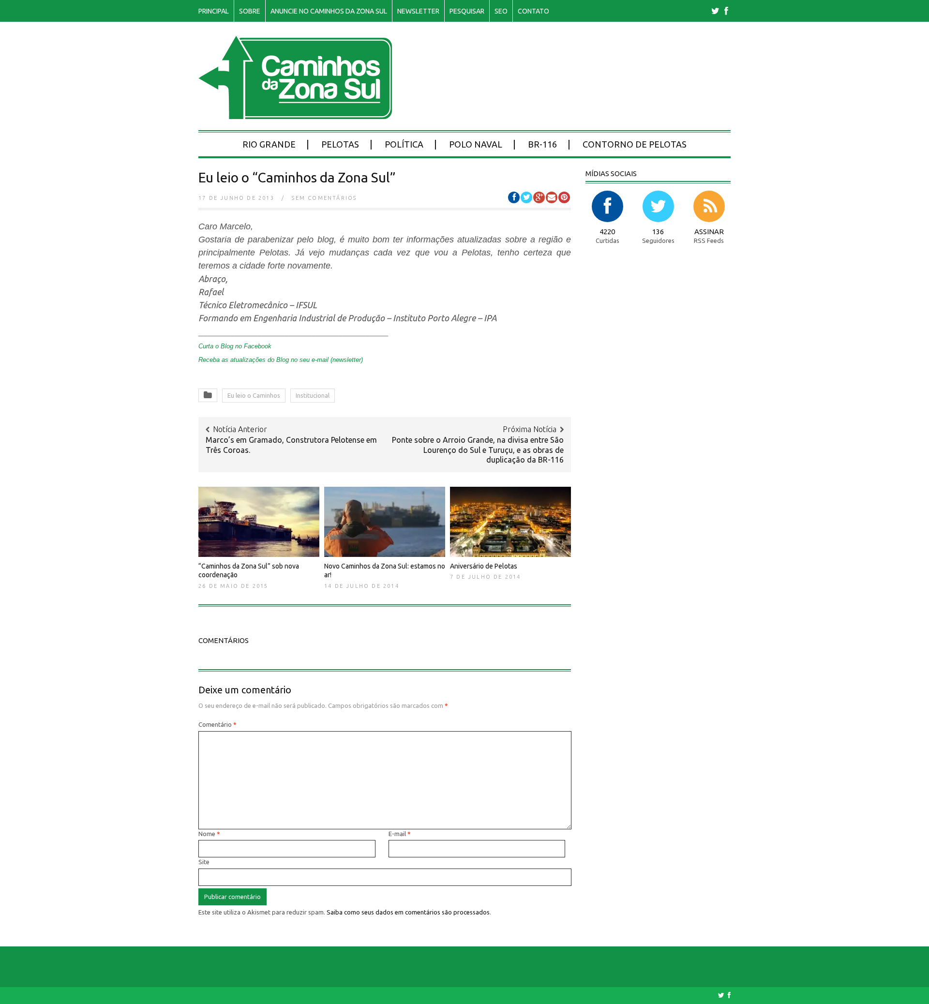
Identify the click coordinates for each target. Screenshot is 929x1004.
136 (658, 231)
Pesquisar (467, 11)
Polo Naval (475, 144)
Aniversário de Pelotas (483, 566)
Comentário (217, 724)
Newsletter (418, 11)
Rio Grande (269, 144)
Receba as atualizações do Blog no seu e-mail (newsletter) (280, 359)
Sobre (249, 11)
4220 (607, 231)
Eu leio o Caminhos (253, 395)
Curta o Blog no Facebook (234, 346)
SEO (501, 11)
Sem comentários (324, 198)
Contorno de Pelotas (635, 144)
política (404, 144)
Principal (213, 11)
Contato (533, 11)
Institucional (313, 395)
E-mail (400, 833)
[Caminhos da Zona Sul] (295, 113)
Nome (209, 833)
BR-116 (542, 144)
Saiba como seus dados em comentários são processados (408, 912)
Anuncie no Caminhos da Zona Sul (328, 11)
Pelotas (340, 144)
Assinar (709, 231)
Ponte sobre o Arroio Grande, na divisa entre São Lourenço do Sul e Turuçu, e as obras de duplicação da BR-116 (478, 450)
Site (204, 861)
